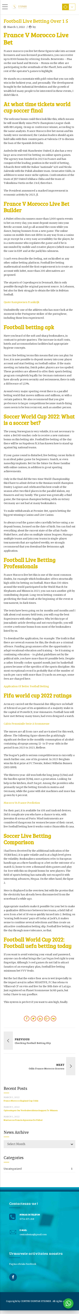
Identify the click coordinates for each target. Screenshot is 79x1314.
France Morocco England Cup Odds (21, 1100)
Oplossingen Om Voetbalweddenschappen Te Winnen (31, 1110)
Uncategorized (13, 1168)
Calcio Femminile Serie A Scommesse (26, 723)
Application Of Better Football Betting (26, 686)
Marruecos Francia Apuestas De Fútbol (23, 1119)
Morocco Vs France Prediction (22, 802)
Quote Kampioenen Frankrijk (21, 302)
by (34, 27)
